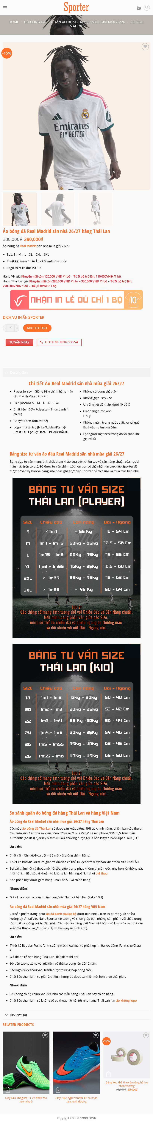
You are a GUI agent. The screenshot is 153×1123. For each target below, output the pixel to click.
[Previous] (3, 1072)
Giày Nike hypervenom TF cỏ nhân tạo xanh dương (76, 1099)
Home (14, 21)
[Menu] (5, 7)
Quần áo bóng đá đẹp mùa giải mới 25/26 (88, 21)
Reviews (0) (18, 1014)
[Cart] (139, 8)
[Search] (147, 8)
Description (19, 372)
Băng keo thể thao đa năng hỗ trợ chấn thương (127, 1084)
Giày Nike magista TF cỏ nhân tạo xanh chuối (26, 1099)
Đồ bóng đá (35, 21)
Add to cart (37, 328)
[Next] (150, 1072)
